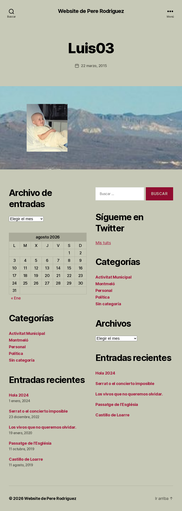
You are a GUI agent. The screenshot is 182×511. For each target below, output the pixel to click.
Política (16, 353)
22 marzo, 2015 (94, 65)
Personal (17, 346)
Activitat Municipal (27, 333)
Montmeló (18, 340)
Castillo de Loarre (26, 459)
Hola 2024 (19, 395)
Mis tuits (103, 242)
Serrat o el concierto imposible (38, 411)
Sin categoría (22, 360)
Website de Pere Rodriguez (91, 11)
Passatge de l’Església (30, 443)
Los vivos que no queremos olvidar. (42, 427)
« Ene (16, 298)
